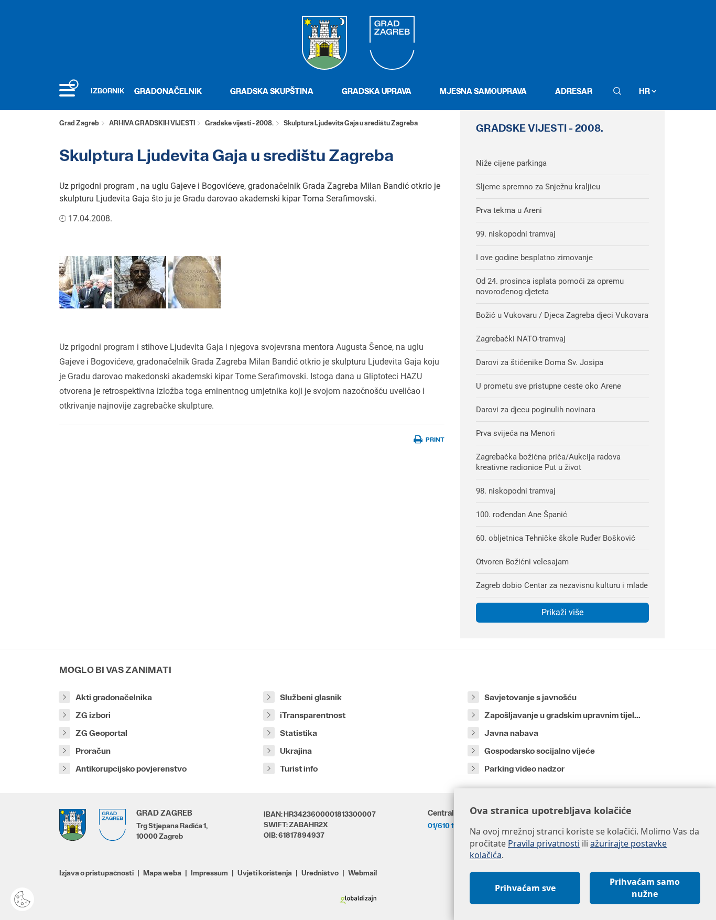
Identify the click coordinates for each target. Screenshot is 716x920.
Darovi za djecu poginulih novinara (535, 409)
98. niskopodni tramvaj (516, 491)
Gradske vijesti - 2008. (239, 123)
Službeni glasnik (311, 697)
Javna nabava (511, 733)
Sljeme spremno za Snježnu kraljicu (538, 186)
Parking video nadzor (524, 768)
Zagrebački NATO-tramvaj (521, 339)
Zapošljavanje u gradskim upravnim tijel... (562, 715)
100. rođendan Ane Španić (521, 514)
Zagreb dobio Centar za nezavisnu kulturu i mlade (562, 585)
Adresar (573, 91)
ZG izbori (93, 715)
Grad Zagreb (79, 123)
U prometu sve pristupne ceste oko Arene (548, 386)
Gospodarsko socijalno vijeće (539, 750)
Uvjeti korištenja (264, 873)
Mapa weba (162, 873)
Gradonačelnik (168, 91)
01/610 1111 (444, 825)
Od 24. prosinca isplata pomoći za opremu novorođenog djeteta (550, 286)
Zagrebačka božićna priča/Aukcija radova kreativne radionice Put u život (548, 462)
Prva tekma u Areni (509, 210)
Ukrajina (296, 750)
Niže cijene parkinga (511, 163)
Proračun (93, 750)
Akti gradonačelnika (113, 697)
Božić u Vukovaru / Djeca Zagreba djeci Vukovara (562, 315)
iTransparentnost (312, 715)
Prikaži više (562, 612)
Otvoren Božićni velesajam (522, 561)
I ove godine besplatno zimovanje (534, 257)
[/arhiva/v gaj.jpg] (85, 282)
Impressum (209, 873)
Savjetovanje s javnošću (530, 697)
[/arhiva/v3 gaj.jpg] (194, 282)
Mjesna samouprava (483, 91)
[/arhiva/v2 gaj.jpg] (140, 282)
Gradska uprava (376, 91)
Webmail (362, 873)
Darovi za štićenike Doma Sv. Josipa (539, 362)
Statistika (298, 733)
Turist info (299, 768)
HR (645, 91)
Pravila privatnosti (544, 843)
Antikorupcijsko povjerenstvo (131, 768)
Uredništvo (320, 873)
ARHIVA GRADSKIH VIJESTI (152, 123)
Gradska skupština (271, 91)
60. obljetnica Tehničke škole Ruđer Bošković (555, 538)
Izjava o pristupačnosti (96, 873)
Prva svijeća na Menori (515, 433)
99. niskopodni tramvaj (516, 234)
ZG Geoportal (101, 733)
